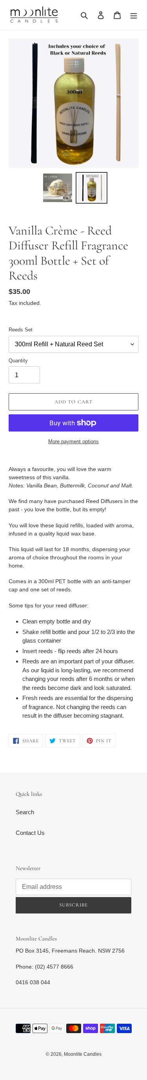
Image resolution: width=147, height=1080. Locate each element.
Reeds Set (21, 330)
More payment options (73, 441)
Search (25, 812)
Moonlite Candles (83, 1054)
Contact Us (30, 832)
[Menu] (133, 15)
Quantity (18, 361)
